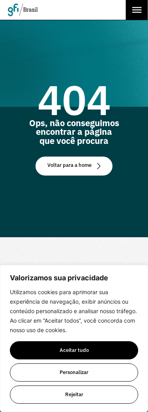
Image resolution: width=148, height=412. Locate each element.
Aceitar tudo (74, 350)
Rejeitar (74, 394)
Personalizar (74, 372)
